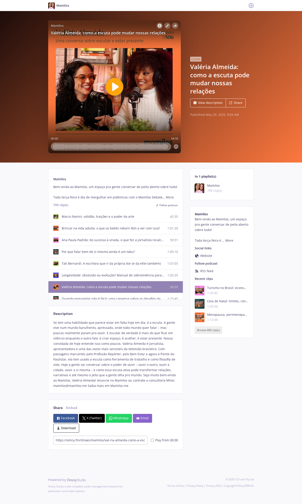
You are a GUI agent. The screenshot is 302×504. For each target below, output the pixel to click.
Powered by (57, 480)
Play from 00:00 (166, 440)
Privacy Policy (195, 486)
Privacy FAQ (213, 486)
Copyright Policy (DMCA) (239, 486)
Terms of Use (175, 486)
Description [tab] (63, 313)
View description (210, 103)
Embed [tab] (71, 407)
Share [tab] (58, 407)
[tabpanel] (115, 354)
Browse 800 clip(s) (208, 330)
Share (238, 103)
